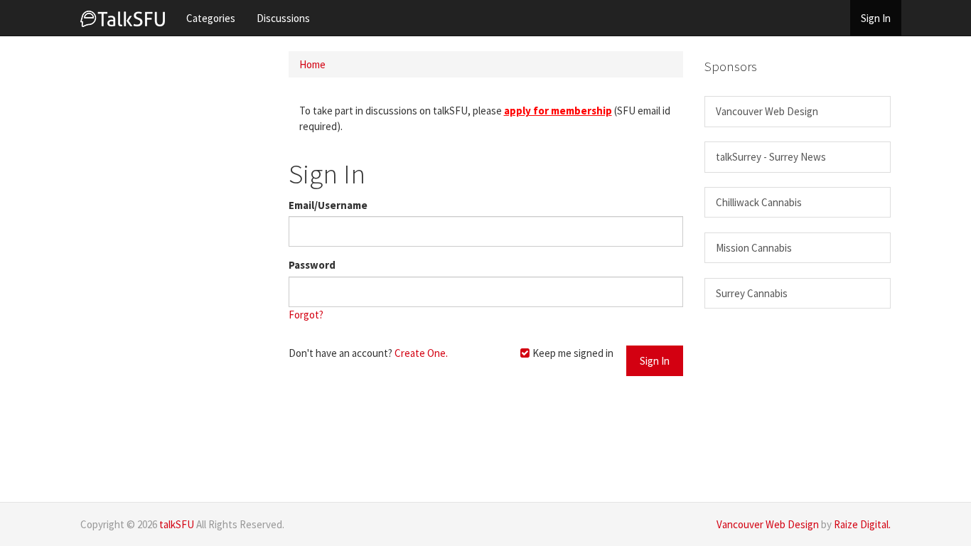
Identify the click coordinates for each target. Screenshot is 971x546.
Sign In (876, 18)
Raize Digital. (862, 524)
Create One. (421, 353)
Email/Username (328, 205)
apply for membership (558, 110)
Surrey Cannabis (752, 293)
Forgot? (306, 314)
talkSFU (176, 524)
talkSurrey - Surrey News (771, 157)
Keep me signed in (571, 353)
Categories (210, 18)
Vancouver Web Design (767, 111)
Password (312, 265)
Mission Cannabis (754, 248)
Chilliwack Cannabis (759, 202)
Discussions (283, 18)
